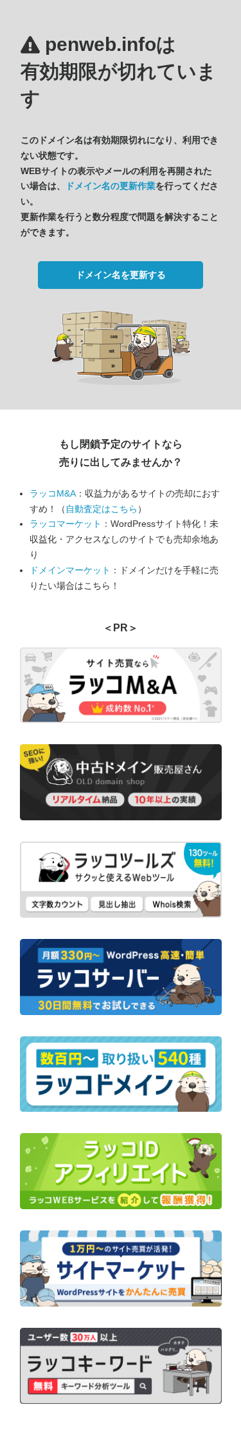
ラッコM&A (53, 493)
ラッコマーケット (66, 523)
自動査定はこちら (102, 509)
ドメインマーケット (70, 570)
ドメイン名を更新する (121, 275)
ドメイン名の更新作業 (111, 186)
